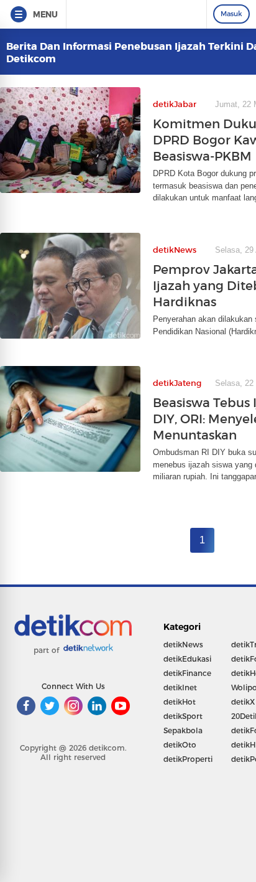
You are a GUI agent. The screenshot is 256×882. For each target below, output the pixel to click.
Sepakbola (183, 730)
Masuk (231, 13)
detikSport (183, 716)
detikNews (183, 644)
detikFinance (187, 673)
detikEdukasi (187, 659)
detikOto (179, 744)
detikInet (180, 687)
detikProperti (188, 759)
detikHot (179, 701)
